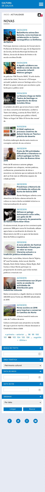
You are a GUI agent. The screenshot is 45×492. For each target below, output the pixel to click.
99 (33, 335)
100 (37, 335)
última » (23, 340)
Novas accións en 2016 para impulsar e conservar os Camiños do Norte (29, 310)
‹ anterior (20, 335)
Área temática (10, 360)
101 (5, 337)
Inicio (6, 15)
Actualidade (17, 15)
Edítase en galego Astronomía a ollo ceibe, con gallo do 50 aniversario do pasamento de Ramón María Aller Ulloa (22, 217)
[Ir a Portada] (7, 5)
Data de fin (9, 384)
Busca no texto (11, 348)
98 (29, 335)
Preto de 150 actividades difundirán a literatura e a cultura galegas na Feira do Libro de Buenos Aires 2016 (22, 156)
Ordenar (8, 397)
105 (23, 337)
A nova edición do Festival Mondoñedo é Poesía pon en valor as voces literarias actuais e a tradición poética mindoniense (22, 250)
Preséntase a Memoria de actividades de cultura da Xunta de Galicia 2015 (28, 189)
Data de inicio (10, 371)
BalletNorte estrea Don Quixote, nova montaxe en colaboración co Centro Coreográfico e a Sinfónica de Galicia (22, 37)
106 (27, 337)
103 (14, 337)
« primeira (9, 335)
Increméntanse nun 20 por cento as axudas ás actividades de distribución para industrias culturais (22, 285)
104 (18, 337)
